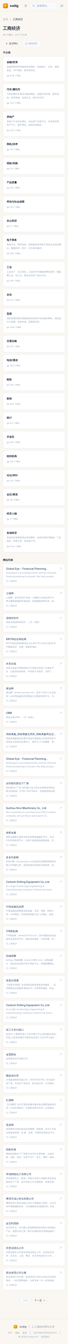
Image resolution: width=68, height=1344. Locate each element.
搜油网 (10, 688)
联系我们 (45, 1336)
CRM (9, 712)
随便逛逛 (33, 43)
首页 (5, 19)
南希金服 (11, 832)
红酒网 (10, 1100)
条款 (24, 1332)
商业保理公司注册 (16, 1272)
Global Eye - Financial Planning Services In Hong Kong (26, 568)
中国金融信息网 (15, 906)
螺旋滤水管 (12, 1075)
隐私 (17, 1332)
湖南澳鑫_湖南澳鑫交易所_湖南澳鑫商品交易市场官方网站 (31, 734)
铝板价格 (11, 1149)
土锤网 (10, 593)
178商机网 (12, 931)
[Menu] (62, 6)
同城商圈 (11, 955)
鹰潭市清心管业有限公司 (20, 1198)
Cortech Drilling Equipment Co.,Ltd (27, 881)
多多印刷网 (12, 857)
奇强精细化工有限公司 (18, 1174)
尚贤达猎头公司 (15, 1247)
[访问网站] (60, 568)
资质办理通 (12, 980)
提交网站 (13, 43)
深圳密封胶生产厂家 (17, 783)
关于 (10, 1332)
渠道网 (10, 1124)
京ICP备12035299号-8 (45, 1332)
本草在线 (11, 663)
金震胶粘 (11, 1054)
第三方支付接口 (15, 1029)
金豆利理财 (12, 1223)
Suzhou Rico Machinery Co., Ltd (26, 808)
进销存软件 (12, 617)
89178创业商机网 (16, 639)
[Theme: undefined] (26, 6)
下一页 (38, 1300)
